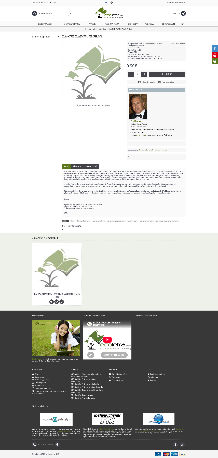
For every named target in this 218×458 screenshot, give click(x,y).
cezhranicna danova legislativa (167, 221)
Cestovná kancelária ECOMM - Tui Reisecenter (159, 430)
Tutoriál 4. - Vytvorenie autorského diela (88, 387)
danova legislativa (146, 221)
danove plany (133, 221)
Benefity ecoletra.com (43, 388)
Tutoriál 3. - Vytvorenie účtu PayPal (86, 384)
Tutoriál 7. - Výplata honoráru (84, 398)
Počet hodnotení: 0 (146, 150)
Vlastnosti (77, 166)
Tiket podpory (116, 377)
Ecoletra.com (37, 359)
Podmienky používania (43, 380)
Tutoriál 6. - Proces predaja (83, 395)
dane (72, 221)
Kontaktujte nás (40, 383)
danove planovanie (83, 221)
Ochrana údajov (40, 377)
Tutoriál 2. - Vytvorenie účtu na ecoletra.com (83, 380)
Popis (66, 166)
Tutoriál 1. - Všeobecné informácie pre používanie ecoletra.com (86, 375)
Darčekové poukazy (157, 374)
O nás (37, 374)
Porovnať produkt (167, 82)
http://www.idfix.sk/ (107, 429)
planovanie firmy (99, 221)
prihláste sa (140, 135)
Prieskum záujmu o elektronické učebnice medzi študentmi (48, 393)
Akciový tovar (154, 377)
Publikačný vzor (118, 380)
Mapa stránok (40, 385)
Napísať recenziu (161, 150)
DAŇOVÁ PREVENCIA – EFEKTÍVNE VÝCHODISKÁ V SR (57, 294)
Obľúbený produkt (147, 82)
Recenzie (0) (91, 166)
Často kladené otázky (120, 374)
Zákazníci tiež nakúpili (45, 238)
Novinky (153, 380)
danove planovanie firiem (116, 221)
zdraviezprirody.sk (63, 431)
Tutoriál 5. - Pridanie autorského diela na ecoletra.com (87, 391)
